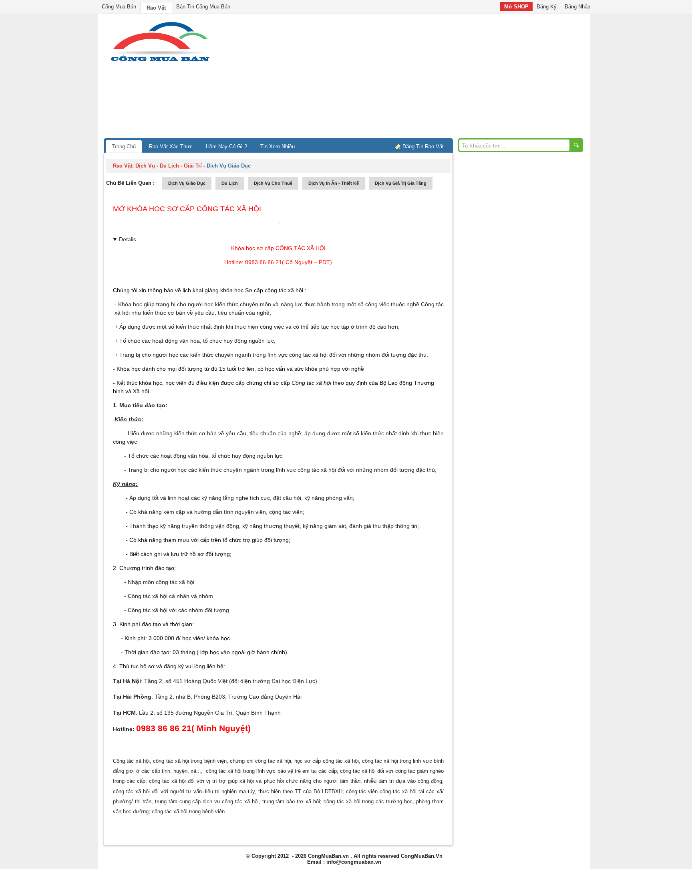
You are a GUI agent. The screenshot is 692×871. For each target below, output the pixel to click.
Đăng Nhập (577, 7)
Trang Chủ (124, 146)
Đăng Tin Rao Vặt (423, 146)
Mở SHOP (516, 7)
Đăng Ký (547, 7)
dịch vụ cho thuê (273, 183)
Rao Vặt (156, 8)
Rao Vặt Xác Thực (171, 146)
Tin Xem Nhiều (277, 146)
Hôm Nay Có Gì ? (226, 146)
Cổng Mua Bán (119, 7)
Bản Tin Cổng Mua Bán (203, 7)
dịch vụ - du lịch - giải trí (168, 166)
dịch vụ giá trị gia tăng (400, 183)
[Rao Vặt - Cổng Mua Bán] (160, 61)
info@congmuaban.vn (353, 862)
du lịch (229, 183)
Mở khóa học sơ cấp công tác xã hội (187, 209)
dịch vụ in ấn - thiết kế (333, 183)
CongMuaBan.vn (328, 856)
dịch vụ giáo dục (186, 183)
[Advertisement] (414, 78)
